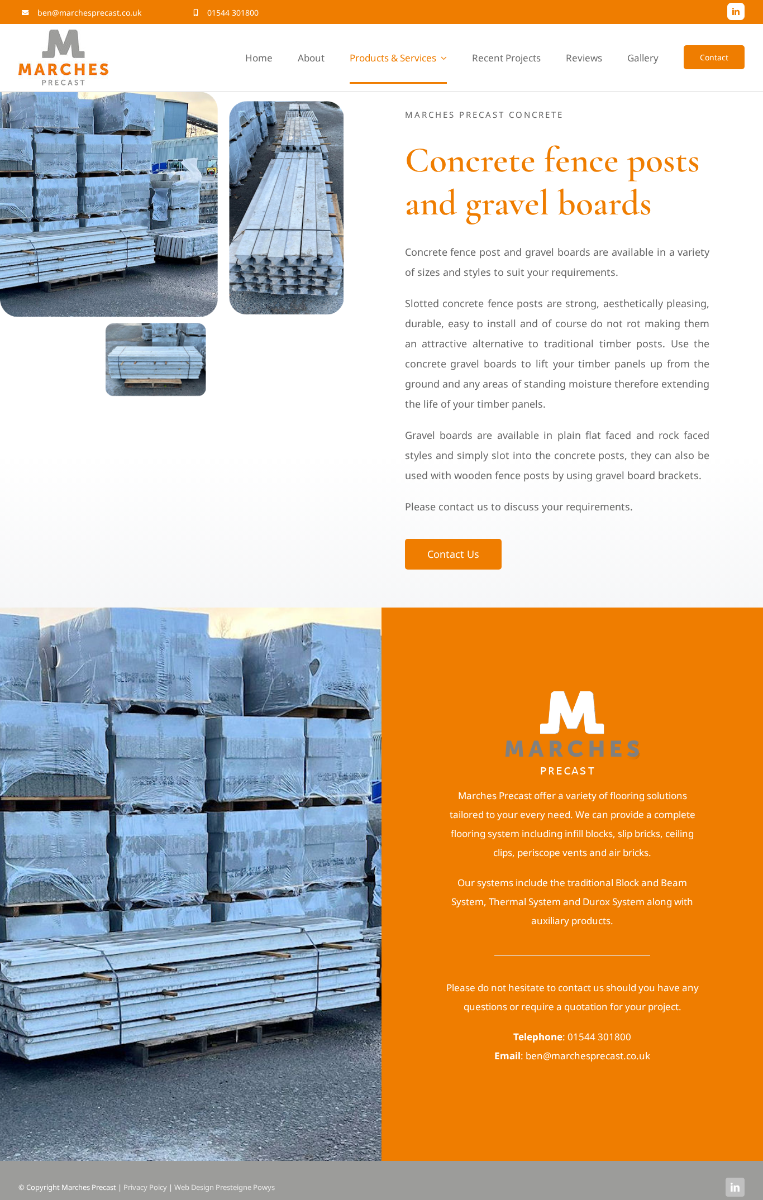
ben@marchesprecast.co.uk (89, 12)
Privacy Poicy (145, 1187)
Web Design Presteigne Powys (224, 1187)
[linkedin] (736, 11)
